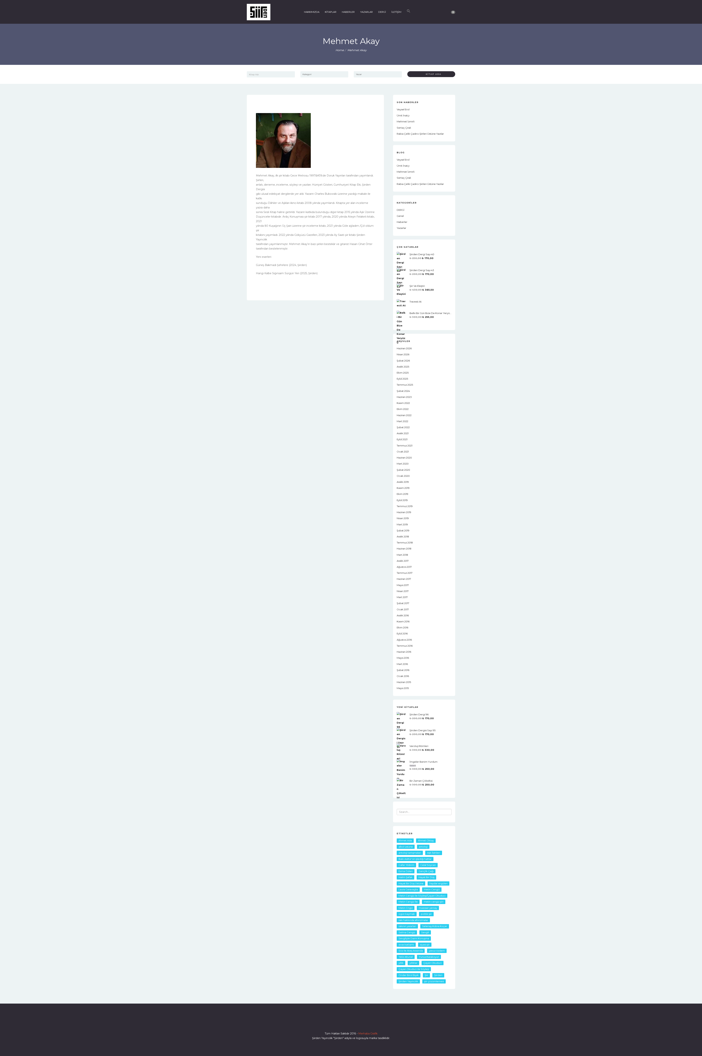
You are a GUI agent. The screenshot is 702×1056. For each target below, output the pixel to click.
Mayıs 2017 (403, 585)
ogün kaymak (407, 913)
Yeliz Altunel (406, 956)
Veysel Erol (403, 109)
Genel (400, 215)
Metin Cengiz (432, 889)
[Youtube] (357, 1023)
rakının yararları (407, 926)
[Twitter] (344, 1023)
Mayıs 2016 (403, 657)
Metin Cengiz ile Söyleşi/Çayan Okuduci (422, 895)
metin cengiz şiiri (434, 901)
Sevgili (425, 932)
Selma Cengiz (407, 932)
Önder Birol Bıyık (409, 975)
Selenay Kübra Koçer (434, 926)
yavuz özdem (437, 950)
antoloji (423, 846)
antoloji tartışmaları (410, 852)
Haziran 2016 (404, 651)
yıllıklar (413, 962)
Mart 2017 (402, 597)
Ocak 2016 (403, 676)
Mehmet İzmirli (405, 121)
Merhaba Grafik (368, 1033)
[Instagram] (351, 1023)
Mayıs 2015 (403, 688)
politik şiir (426, 913)
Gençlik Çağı (426, 871)
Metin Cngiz (406, 907)
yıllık (401, 962)
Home (339, 50)
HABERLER (348, 11)
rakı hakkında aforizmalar (413, 920)
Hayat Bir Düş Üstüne (411, 883)
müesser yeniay (428, 907)
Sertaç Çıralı (404, 127)
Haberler (402, 221)
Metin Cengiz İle (408, 901)
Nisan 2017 (403, 591)
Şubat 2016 (403, 670)
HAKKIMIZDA (311, 11)
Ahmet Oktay (426, 840)
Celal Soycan (428, 864)
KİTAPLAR (330, 11)
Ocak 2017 (403, 609)
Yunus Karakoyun (429, 956)
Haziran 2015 (404, 682)
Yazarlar (401, 228)
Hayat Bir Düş (426, 877)
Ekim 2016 (402, 627)
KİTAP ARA (432, 74)
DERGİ (382, 11)
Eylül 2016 (402, 633)
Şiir (426, 975)
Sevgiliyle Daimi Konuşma (414, 938)
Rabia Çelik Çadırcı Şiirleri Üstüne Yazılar (420, 133)
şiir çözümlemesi (434, 981)
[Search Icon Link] (408, 11)
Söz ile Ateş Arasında (411, 950)
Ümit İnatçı (403, 115)
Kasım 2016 (403, 621)
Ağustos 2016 (404, 639)
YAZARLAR (366, 11)
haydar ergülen (438, 883)
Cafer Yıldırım (406, 864)
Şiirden (438, 975)
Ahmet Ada (405, 840)
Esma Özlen (406, 871)
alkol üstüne (406, 846)
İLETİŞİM (396, 11)
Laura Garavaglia (408, 889)
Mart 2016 (402, 664)
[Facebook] (337, 1023)
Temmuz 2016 (405, 645)
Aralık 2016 (403, 615)
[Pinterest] (364, 1023)
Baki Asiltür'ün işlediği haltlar (415, 858)
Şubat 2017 (403, 603)
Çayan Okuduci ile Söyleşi (414, 969)
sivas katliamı (406, 944)
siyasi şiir (425, 944)
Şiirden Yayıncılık (408, 981)
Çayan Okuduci (432, 962)
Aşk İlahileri (433, 852)
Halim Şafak (405, 877)
